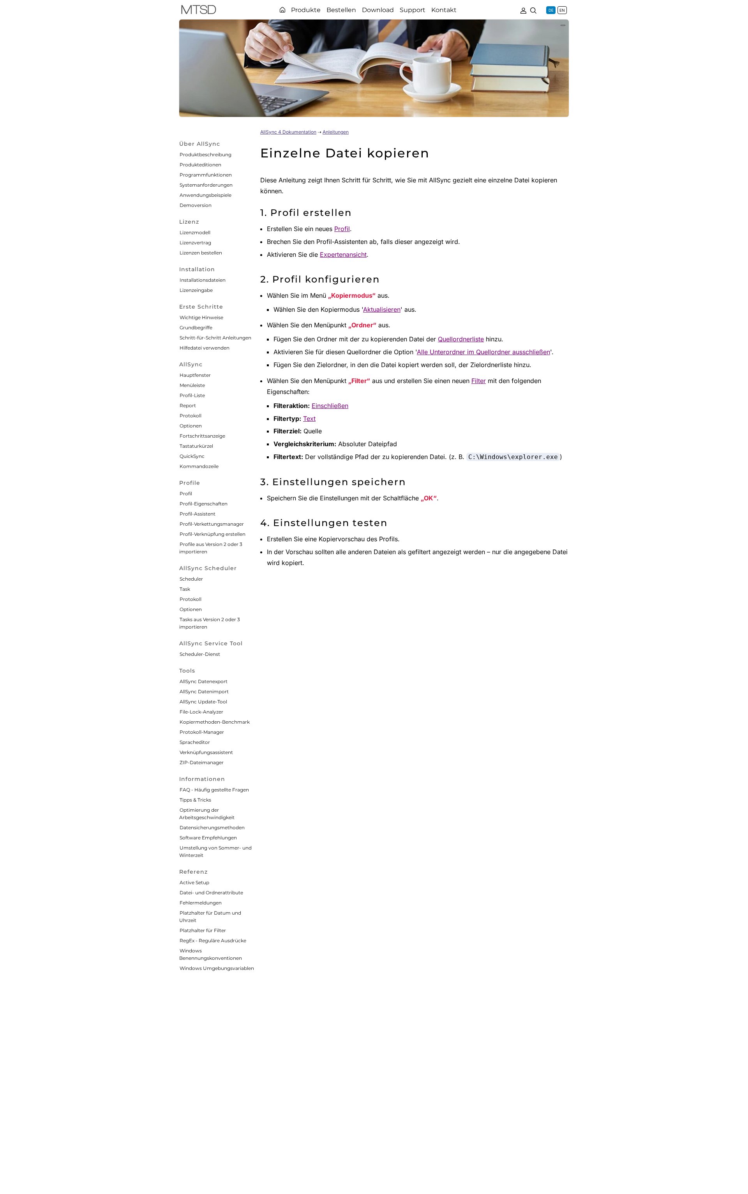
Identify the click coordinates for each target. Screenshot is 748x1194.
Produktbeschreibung (205, 154)
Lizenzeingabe (196, 290)
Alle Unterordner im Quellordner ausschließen (483, 352)
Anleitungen (336, 132)
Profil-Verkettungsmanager (212, 524)
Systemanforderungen (206, 185)
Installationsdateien (203, 280)
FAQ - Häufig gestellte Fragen (214, 790)
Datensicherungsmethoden (212, 827)
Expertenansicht (343, 254)
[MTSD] (198, 11)
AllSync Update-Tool (203, 702)
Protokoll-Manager (202, 732)
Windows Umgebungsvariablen (217, 968)
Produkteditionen (200, 165)
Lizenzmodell (195, 232)
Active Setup (194, 882)
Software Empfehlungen (208, 838)
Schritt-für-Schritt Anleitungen (215, 338)
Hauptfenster (195, 375)
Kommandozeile (199, 466)
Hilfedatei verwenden (204, 348)
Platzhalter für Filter (203, 930)
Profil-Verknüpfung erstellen (212, 534)
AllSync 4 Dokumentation (288, 132)
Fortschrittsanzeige (202, 436)
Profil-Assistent (197, 514)
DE (551, 10)
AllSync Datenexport (204, 681)
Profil (186, 493)
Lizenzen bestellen (201, 253)
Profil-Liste (192, 395)
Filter (478, 381)
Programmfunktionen (206, 175)
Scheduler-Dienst (200, 654)
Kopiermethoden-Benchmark (215, 722)
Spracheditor (195, 742)
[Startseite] (282, 10)
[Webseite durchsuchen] (533, 10)
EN (562, 10)
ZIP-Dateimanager (202, 762)
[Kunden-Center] (523, 10)
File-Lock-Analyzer (201, 712)
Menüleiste (192, 385)
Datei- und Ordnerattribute (211, 893)
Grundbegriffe (196, 327)
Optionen (191, 426)
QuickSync (192, 456)
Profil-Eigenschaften (204, 504)
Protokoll (190, 416)
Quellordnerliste (461, 339)
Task (185, 589)
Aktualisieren (381, 309)
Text (309, 418)
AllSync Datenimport (204, 691)
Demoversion (196, 205)
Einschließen (330, 406)
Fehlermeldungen (201, 903)
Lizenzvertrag (195, 243)
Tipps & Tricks (195, 800)
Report (188, 405)
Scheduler (191, 579)
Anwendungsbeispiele (205, 195)
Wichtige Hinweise (201, 317)
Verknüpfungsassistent (206, 752)
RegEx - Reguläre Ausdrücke (213, 940)
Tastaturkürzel (196, 446)
